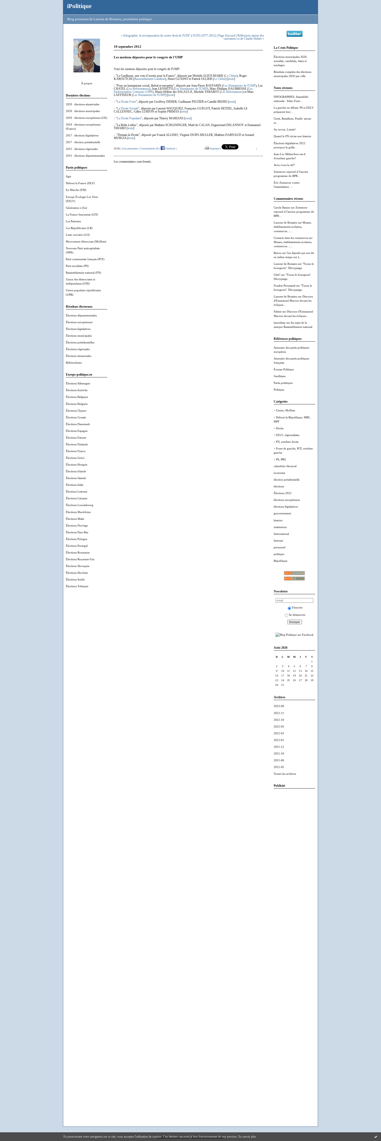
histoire (278, 520)
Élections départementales (81, 315)
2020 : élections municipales (83, 111)
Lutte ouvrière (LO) (78, 234)
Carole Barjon (282, 207)
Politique (279, 389)
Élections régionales (78, 349)
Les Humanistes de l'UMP (239, 85)
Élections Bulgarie (77, 403)
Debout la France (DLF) (80, 183)
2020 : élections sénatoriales (82, 104)
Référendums (74, 362)
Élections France (76, 451)
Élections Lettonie (76, 491)
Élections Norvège (77, 525)
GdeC (277, 274)
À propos (86, 83)
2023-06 (279, 706)
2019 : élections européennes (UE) (86, 117)
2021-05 (279, 767)
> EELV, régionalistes (286, 435)
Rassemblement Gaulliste (149, 78)
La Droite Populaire (129, 118)
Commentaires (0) (149, 148)
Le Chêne (231, 75)
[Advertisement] (294, 870)
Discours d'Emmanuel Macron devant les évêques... (293, 300)
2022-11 (279, 713)
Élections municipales (79, 335)
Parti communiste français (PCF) (85, 259)
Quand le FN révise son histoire (292, 136)
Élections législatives (78, 328)
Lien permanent (130, 148)
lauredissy (280, 322)
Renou (277, 252)
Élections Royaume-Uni (80, 559)
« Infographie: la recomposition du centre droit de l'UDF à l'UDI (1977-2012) (168, 35)
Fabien (278, 311)
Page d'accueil (226, 35)
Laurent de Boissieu (285, 222)
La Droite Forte (126, 101)
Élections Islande (76, 478)
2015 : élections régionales (82, 148)
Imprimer (214, 148)
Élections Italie (74, 484)
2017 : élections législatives (82, 135)
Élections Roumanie (78, 552)
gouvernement (282, 513)
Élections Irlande (76, 471)
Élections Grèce (75, 457)
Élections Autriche (77, 390)
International (281, 533)
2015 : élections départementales (85, 155)
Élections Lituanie (76, 498)
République (280, 560)
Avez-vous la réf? (284, 165)
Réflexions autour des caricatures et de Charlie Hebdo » (244, 37)
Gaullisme (280, 376)
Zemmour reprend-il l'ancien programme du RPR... (294, 211)
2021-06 (279, 760)
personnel (279, 547)
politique (279, 554)
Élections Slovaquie (77, 566)
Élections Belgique (77, 396)
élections (279, 486)
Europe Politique (284, 369)
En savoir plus (247, 1136)
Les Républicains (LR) (79, 228)
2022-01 (279, 740)
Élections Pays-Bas (77, 532)
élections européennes (287, 499)
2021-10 (279, 753)
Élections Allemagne (78, 383)
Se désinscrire (297, 614)
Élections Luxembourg (79, 505)
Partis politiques (283, 382)
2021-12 (279, 746)
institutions (280, 527)
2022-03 (279, 733)
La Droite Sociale (127, 108)
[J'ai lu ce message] (376, 1137)
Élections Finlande (77, 444)
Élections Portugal (77, 545)
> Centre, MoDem (284, 410)
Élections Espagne (77, 430)
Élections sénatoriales (78, 355)
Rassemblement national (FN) (83, 272)
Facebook (170, 148)
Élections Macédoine (78, 512)
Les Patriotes (73, 221)
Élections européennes (79, 322)
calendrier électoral (285, 466)
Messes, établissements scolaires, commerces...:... (293, 226)
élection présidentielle (287, 479)
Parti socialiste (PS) (77, 265)
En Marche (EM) (76, 189)
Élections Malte (75, 518)
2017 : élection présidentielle (83, 142)
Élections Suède (75, 579)
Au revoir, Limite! (285, 129)
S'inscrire (297, 607)
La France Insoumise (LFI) (82, 214)
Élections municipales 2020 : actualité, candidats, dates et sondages (291, 61)
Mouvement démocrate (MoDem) (86, 241)
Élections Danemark (78, 424)
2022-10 (279, 719)
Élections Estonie (76, 437)
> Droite (279, 428)
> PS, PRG (280, 459)
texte (231, 78)
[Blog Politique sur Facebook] (294, 634)
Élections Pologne (76, 539)
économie (279, 472)
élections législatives (286, 506)
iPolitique (79, 6)
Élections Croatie (76, 417)
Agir (68, 176)
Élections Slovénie (77, 572)
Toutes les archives (285, 773)
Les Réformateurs (138, 88)
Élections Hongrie (76, 464)
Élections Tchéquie (77, 586)
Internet (278, 540)
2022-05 (279, 726)
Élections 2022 (283, 493)
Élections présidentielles (80, 342)
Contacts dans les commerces (291, 237)
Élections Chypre (76, 410)
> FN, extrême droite (286, 441)
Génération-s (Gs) (76, 207)
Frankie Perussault (284, 285)
